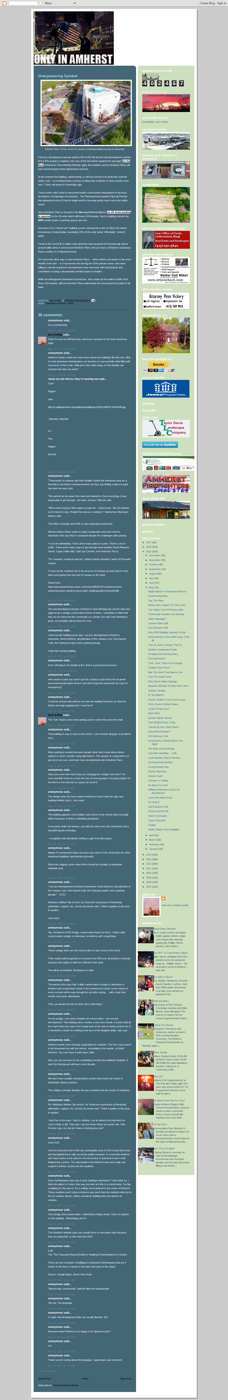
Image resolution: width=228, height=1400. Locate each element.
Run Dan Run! (159, 1124)
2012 (149, 863)
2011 (149, 868)
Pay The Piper (156, 600)
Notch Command (157, 816)
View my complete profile (175, 905)
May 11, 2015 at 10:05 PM (62, 1134)
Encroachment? (156, 658)
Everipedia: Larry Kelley (155, 121)
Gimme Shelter (159, 1052)
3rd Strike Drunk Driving (161, 748)
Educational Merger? (159, 731)
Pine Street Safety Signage (162, 681)
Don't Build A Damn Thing (161, 722)
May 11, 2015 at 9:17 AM (61, 844)
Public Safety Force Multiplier (163, 829)
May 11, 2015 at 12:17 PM (62, 942)
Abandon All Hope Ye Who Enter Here (168, 686)
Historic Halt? (155, 776)
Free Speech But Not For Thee (168, 1100)
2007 (149, 886)
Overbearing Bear (158, 596)
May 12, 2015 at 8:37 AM (61, 1280)
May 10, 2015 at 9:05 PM (61, 472)
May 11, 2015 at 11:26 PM (62, 1172)
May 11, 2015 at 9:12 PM (61, 1070)
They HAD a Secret (162, 977)
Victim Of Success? (159, 708)
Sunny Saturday (157, 820)
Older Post (126, 1378)
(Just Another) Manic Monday (164, 757)
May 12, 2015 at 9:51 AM (61, 1308)
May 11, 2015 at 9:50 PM (61, 1096)
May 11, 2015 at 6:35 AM (61, 725)
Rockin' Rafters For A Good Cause (167, 699)
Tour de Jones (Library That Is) (165, 645)
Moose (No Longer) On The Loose (167, 605)
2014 (149, 854)
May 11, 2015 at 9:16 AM (61, 806)
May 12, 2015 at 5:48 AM (61, 1205)
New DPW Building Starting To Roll (166, 632)
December (155, 555)
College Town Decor (159, 667)
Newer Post (44, 1378)
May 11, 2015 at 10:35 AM (62, 924)
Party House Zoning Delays (163, 704)
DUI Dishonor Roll (158, 627)
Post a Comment (47, 1371)
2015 (149, 551)
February (154, 844)
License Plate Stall (158, 623)
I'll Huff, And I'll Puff (158, 811)
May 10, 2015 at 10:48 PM (62, 671)
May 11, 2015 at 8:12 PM (61, 1036)
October (154, 564)
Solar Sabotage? (157, 618)
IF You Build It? (156, 695)
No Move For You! (158, 785)
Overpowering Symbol (160, 762)
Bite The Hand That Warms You (165, 672)
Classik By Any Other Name (163, 727)
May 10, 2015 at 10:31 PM (62, 656)
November (155, 560)
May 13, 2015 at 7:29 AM (61, 1365)
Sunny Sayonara (157, 771)
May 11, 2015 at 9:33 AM (61, 878)
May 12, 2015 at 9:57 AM (61, 1351)
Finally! (152, 825)
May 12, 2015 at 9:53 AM (61, 1323)
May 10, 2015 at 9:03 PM (61, 375)
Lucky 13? (157, 1076)
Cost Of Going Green (159, 676)
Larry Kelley (55, 334)
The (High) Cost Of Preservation (165, 609)
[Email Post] (93, 300)
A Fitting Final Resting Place (163, 654)
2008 (149, 882)
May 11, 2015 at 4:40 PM (61, 1010)
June (152, 582)
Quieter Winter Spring (159, 718)
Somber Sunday (157, 690)
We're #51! (154, 713)
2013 (149, 859)
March (153, 839)
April (151, 835)
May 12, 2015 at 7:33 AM (61, 1224)
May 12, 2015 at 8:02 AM (61, 1242)
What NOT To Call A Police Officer (169, 953)
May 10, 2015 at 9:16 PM (61, 600)
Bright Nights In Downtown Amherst (167, 591)
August (153, 573)
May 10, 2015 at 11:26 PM (62, 693)
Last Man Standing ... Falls (162, 753)
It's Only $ (153, 802)
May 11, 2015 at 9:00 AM (61, 788)
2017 (149, 542)
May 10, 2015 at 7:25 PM (61, 349)
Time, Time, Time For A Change (165, 663)
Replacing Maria (160, 1001)
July (151, 578)
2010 (149, 873)
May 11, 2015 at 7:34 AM (61, 743)
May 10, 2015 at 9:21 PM (61, 626)
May (151, 587)
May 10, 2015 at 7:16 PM (61, 330)
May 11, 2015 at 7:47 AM (61, 765)
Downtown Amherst (56, 303)
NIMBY (70, 303)
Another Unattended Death (162, 649)
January (154, 849)
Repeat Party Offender (163, 928)
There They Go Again (163, 1148)
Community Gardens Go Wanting (166, 614)
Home (85, 1378)
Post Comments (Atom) (65, 1385)
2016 (149, 547)
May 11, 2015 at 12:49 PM (62, 976)
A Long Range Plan (158, 767)
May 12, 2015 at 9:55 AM (61, 1337)
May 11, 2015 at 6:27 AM (61, 711)
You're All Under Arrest (160, 797)
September (155, 569)
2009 (149, 877)
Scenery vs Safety (158, 780)
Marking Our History (162, 1025)
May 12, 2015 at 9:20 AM (61, 1294)
